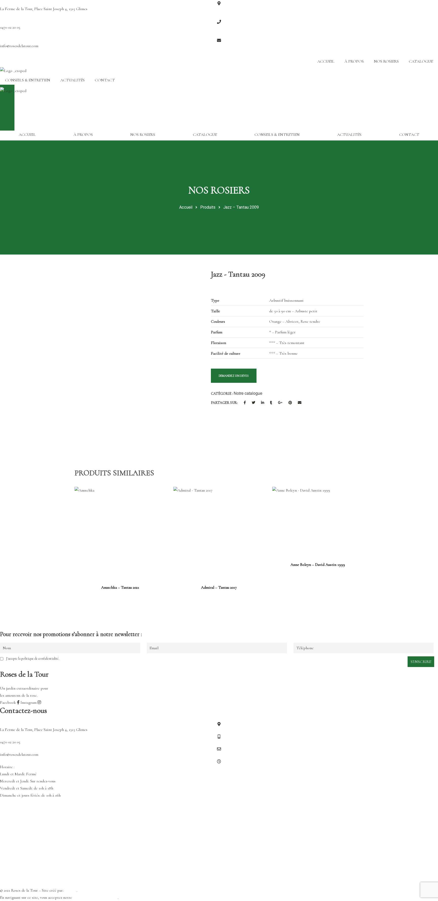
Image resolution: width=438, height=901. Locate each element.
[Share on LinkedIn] (262, 402)
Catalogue (421, 61)
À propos (354, 61)
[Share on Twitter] (253, 402)
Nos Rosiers (386, 61)
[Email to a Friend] (299, 402)
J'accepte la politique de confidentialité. (32, 658)
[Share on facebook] (245, 402)
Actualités (72, 80)
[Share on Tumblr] (271, 402)
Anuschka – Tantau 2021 (120, 587)
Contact (105, 80)
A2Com (70, 890)
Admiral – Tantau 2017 (219, 587)
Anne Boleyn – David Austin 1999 (317, 564)
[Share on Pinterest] (290, 402)
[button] (219, 95)
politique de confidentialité (95, 897)
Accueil (325, 61)
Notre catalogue (248, 393)
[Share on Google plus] (280, 402)
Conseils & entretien (27, 80)
